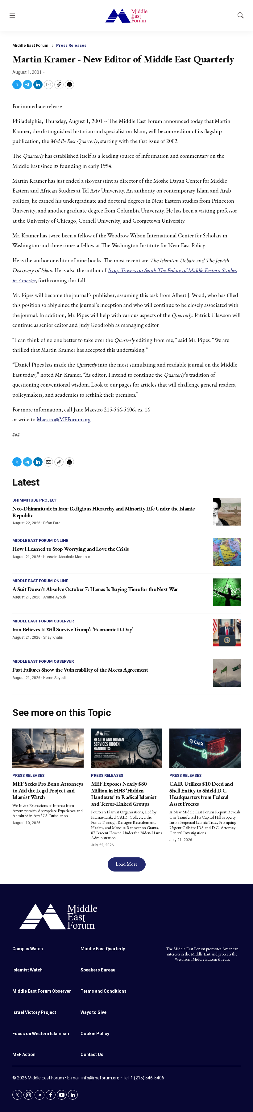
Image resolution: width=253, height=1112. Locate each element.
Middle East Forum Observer (43, 621)
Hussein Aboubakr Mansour (66, 557)
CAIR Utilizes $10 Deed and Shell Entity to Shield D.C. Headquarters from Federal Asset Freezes (201, 793)
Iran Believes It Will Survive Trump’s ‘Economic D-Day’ (72, 629)
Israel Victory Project (34, 1012)
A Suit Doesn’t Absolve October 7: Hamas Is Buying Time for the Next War (95, 589)
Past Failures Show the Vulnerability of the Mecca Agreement (80, 669)
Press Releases (71, 45)
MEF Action (23, 1054)
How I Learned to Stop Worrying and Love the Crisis (70, 548)
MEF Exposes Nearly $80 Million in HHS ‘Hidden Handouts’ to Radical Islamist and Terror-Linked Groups (123, 793)
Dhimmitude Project (34, 500)
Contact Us (92, 1054)
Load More (127, 864)
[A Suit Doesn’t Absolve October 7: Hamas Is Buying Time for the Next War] (227, 592)
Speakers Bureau (98, 969)
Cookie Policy (95, 1033)
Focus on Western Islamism (40, 1033)
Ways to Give (93, 1012)
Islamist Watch (27, 969)
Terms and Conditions (103, 991)
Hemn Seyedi (54, 678)
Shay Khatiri (53, 637)
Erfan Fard (51, 523)
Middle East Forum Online (40, 540)
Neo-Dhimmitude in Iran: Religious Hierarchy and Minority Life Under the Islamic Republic (103, 512)
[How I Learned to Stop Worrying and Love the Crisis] (227, 552)
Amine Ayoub (54, 597)
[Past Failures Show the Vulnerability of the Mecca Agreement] (227, 673)
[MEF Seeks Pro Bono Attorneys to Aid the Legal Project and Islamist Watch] (48, 748)
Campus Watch (27, 948)
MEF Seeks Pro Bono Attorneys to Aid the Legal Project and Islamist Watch (47, 790)
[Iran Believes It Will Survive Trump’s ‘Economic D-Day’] (227, 632)
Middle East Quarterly (103, 948)
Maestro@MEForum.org (64, 419)
